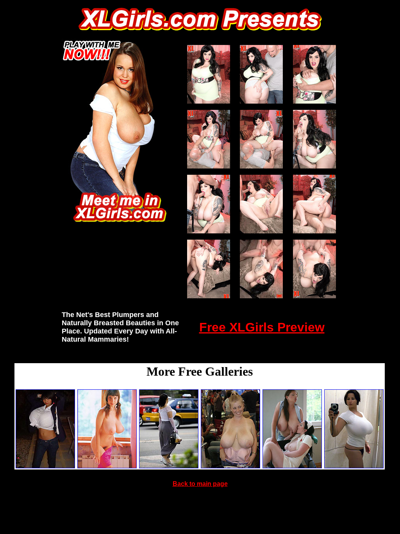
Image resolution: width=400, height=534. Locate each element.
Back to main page (200, 483)
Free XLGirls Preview (262, 327)
